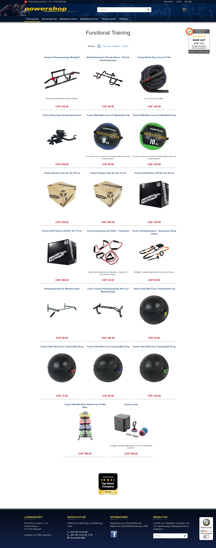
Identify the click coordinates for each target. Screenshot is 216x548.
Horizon (116, 46)
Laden (179, 1)
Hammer (107, 46)
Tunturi (125, 46)
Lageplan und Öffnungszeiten (38, 534)
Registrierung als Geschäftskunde (126, 523)
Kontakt (188, 1)
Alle (99, 46)
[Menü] (211, 519)
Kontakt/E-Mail (78, 537)
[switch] (206, 537)
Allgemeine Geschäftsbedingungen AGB (129, 526)
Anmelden (168, 1)
